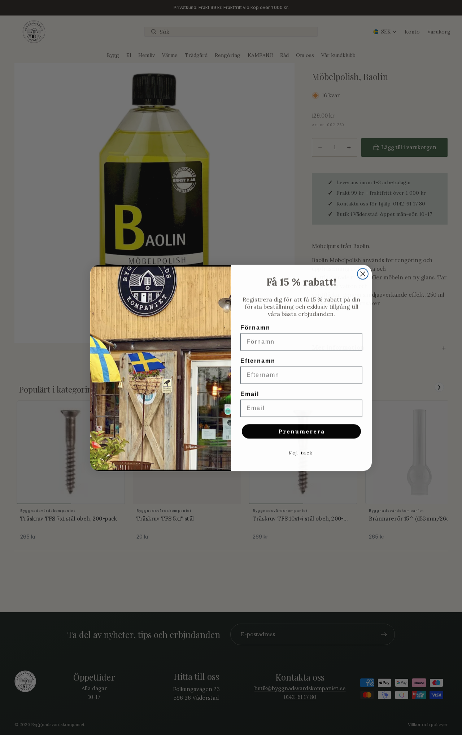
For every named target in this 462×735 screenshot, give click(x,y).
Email (249, 394)
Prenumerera (301, 431)
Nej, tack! (301, 452)
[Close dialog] (362, 273)
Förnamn (255, 327)
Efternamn (257, 361)
